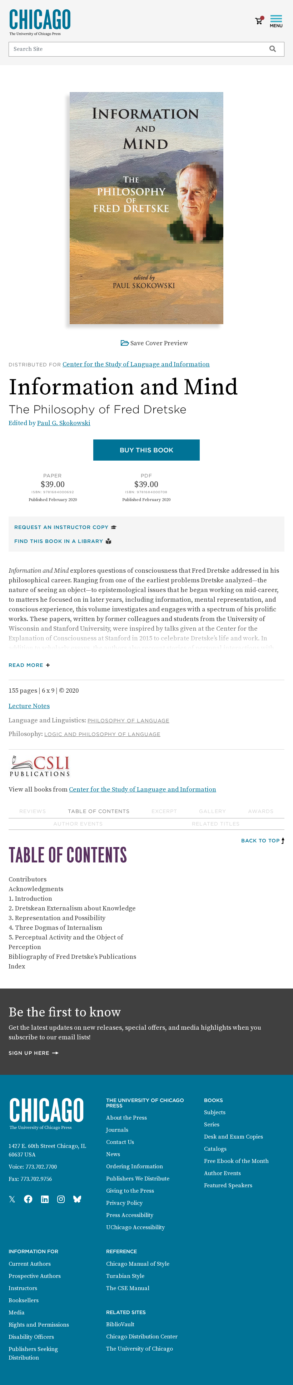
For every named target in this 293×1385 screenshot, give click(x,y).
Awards (261, 811)
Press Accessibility (129, 1215)
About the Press (126, 1117)
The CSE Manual (127, 1288)
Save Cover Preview (159, 343)
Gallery (212, 811)
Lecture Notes (29, 706)
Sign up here (34, 1052)
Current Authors (30, 1264)
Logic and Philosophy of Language (102, 734)
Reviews (32, 811)
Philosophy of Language (128, 720)
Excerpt (164, 811)
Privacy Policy (124, 1203)
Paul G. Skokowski (63, 423)
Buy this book (160, 450)
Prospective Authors (35, 1276)
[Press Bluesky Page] (77, 1200)
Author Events (78, 824)
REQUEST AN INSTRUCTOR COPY (65, 527)
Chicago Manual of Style (137, 1264)
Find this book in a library (62, 541)
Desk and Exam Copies (233, 1136)
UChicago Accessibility (135, 1227)
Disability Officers (31, 1337)
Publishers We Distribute (137, 1178)
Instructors (23, 1288)
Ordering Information (134, 1166)
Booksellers (24, 1300)
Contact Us (120, 1142)
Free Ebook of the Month (236, 1161)
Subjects (214, 1112)
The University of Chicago (139, 1348)
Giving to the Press (130, 1190)
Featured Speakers (228, 1185)
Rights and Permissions (39, 1324)
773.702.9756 (36, 1179)
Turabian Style (125, 1276)
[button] (31, 665)
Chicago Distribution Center (142, 1336)
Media (17, 1312)
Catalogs (215, 1149)
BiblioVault (120, 1324)
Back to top (260, 840)
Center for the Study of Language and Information (136, 364)
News (113, 1154)
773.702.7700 (41, 1166)
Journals (117, 1130)
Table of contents (99, 811)
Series (211, 1124)
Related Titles (216, 824)
